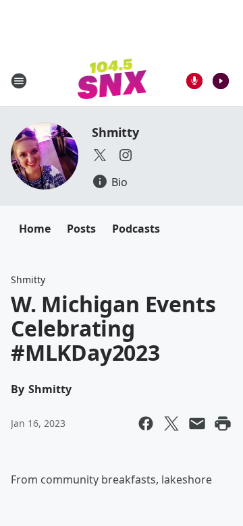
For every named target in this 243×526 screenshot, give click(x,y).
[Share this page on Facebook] (145, 423)
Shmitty (115, 132)
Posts (81, 228)
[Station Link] (112, 81)
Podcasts (136, 228)
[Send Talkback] (194, 81)
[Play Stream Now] (221, 81)
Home (35, 228)
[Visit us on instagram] (125, 155)
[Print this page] (222, 423)
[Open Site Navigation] (19, 81)
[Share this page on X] (171, 423)
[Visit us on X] (100, 155)
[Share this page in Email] (197, 423)
